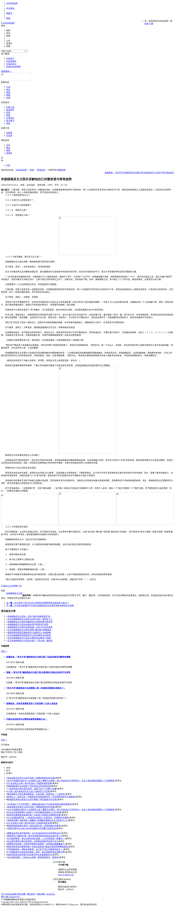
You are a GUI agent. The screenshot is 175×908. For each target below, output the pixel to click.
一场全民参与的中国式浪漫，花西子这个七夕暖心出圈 (31, 789)
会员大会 (51, 894)
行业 (8, 87)
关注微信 (10, 8)
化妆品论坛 (11, 64)
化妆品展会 (11, 61)
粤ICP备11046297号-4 (10, 897)
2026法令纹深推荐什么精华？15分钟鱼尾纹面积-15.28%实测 (34, 812)
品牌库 (9, 133)
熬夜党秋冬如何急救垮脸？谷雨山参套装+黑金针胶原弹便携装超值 (37, 846)
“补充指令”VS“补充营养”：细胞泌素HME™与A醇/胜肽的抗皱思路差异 (39, 804)
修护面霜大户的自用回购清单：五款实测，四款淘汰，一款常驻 (36, 794)
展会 (8, 148)
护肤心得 (10, 107)
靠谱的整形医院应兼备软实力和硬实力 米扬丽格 (29, 632)
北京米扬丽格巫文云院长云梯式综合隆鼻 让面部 (29, 638)
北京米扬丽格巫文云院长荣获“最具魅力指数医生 (29, 630)
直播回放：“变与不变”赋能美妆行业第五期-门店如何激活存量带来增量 (38, 657)
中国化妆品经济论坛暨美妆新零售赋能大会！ (26, 719)
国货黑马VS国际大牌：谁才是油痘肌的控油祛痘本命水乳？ (34, 836)
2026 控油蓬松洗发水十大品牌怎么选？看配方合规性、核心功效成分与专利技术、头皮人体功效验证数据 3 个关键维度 (60, 781)
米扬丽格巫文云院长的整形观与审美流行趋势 (27, 624)
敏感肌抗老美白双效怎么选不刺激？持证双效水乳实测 (31, 799)
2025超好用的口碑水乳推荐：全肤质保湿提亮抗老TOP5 (32, 841)
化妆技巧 (10, 58)
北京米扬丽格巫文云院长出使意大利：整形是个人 (30, 619)
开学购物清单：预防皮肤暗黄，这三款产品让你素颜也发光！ (35, 849)
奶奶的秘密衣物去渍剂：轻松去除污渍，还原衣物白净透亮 (33, 826)
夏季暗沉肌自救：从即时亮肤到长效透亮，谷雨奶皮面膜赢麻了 (36, 844)
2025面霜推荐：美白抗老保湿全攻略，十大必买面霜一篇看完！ (36, 838)
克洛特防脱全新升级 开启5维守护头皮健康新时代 (29, 855)
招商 (8, 150)
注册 (151, 24)
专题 (8, 98)
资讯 (8, 90)
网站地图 (21, 894)
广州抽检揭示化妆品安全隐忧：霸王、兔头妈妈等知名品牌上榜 (36, 852)
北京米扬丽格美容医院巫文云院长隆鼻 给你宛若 (29, 635)
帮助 (8, 18)
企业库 (9, 135)
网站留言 (31, 894)
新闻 (32, 170)
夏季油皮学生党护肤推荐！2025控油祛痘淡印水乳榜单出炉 (33, 833)
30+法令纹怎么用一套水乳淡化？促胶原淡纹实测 (29, 783)
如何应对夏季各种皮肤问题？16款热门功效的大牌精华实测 (33, 815)
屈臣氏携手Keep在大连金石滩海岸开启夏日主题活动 (32, 828)
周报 (8, 92)
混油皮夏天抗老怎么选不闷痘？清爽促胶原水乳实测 (30, 778)
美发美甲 (10, 110)
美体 (8, 123)
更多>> (4, 651)
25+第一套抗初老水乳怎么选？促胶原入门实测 (28, 791)
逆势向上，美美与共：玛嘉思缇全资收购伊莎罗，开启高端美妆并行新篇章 (41, 797)
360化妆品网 (11, 3)
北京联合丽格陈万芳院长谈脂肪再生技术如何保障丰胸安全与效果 (44, 605)
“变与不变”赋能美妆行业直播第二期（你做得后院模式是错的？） (36, 688)
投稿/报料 (41, 894)
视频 (8, 95)
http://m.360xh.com (66, 875)
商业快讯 (41, 170)
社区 (8, 165)
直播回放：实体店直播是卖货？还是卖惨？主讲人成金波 (31, 703)
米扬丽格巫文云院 (14, 593)
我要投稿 (61, 170)
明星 (8, 115)
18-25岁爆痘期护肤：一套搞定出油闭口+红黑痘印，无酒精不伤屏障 (37, 818)
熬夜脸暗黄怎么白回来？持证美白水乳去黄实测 (28, 786)
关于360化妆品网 (8, 894)
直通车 (9, 153)
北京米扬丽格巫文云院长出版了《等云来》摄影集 (30, 640)
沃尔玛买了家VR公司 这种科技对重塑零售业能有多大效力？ (41, 603)
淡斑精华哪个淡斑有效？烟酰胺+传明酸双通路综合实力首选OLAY (37, 820)
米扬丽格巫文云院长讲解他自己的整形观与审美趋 (30, 622)
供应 (8, 145)
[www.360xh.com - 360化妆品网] (7, 23)
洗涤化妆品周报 (13, 66)
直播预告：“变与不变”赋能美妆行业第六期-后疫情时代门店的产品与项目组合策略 (135, 173)
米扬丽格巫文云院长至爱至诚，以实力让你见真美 (30, 627)
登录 (147, 24)
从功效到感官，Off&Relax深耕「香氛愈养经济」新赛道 (33, 857)
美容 (8, 112)
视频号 (9, 13)
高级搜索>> (6, 71)
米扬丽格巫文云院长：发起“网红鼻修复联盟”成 (28, 616)
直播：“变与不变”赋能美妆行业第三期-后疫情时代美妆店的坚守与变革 (38, 672)
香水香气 (10, 121)
